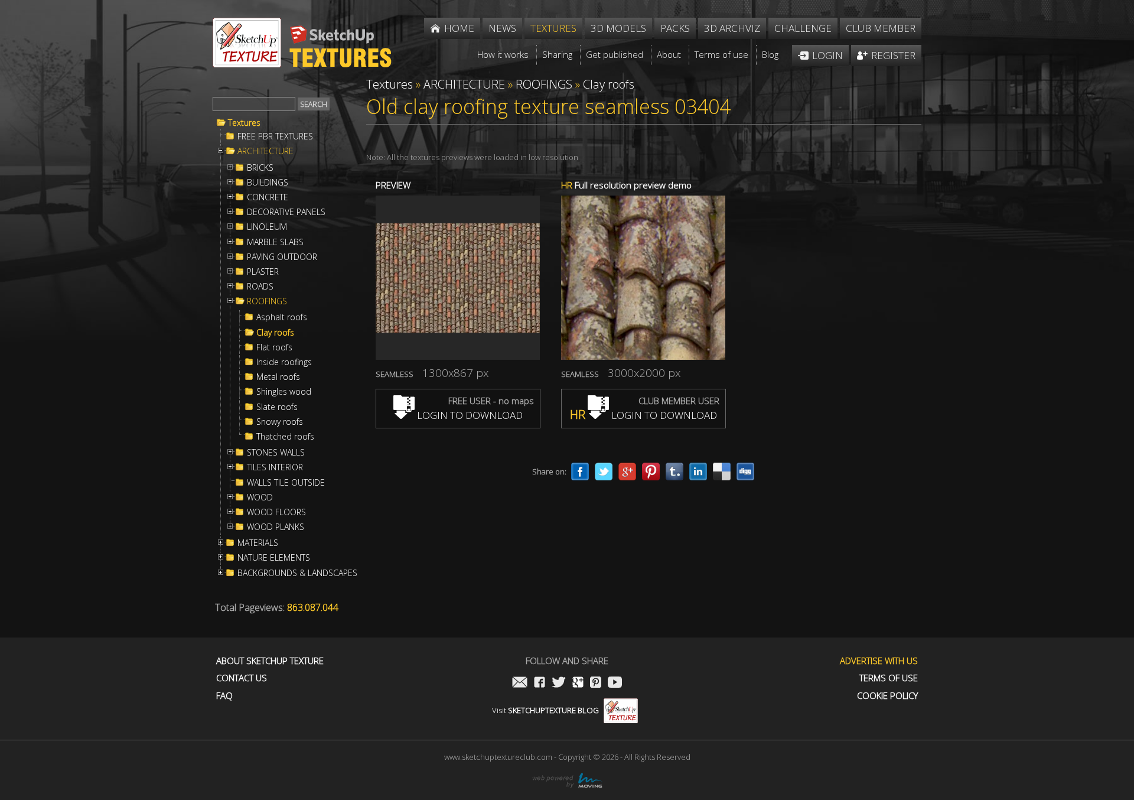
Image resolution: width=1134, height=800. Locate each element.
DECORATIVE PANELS (286, 212)
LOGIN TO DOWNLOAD (469, 415)
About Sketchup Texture (270, 660)
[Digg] (745, 471)
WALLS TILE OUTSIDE (286, 482)
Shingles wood (283, 391)
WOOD (260, 497)
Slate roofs (277, 407)
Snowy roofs (279, 422)
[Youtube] (615, 683)
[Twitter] (603, 471)
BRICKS (260, 167)
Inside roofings (284, 362)
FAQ (224, 695)
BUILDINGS (267, 182)
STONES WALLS (276, 452)
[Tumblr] (674, 471)
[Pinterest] (651, 471)
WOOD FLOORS (276, 512)
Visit (545, 710)
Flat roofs (274, 347)
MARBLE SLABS (275, 242)
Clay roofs (275, 332)
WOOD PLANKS (275, 527)
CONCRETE (267, 197)
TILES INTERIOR (275, 467)
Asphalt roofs (281, 317)
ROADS (260, 286)
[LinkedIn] (698, 471)
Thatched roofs (285, 436)
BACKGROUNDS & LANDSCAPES (297, 573)
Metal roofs (278, 377)
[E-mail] (519, 683)
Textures (244, 123)
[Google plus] (627, 471)
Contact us (241, 678)
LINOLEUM (267, 227)
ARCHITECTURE (265, 151)
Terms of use (888, 678)
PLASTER (263, 271)
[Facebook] (580, 471)
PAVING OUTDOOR (282, 257)
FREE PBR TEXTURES (275, 136)
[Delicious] (722, 471)
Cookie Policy (887, 695)
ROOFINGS (267, 301)
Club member (880, 28)
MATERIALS (257, 543)
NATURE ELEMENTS (273, 557)
